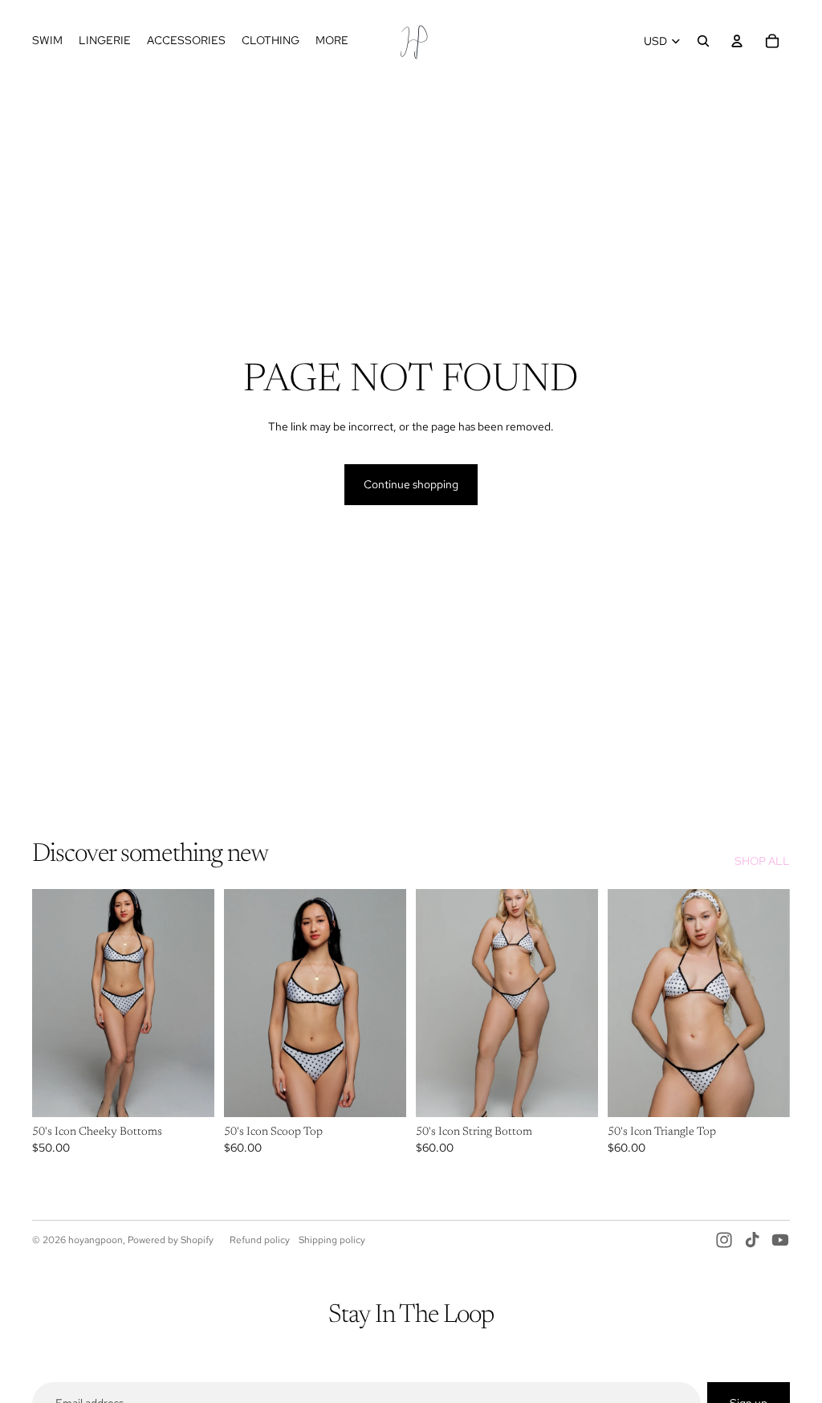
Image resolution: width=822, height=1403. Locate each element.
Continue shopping (411, 484)
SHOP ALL (762, 861)
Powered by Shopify (171, 1240)
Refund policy (260, 1240)
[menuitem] (47, 41)
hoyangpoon (95, 1240)
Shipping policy (332, 1240)
